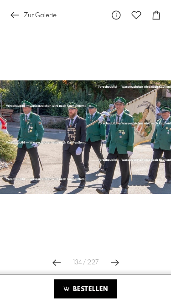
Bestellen (89, 289)
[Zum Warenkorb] (156, 15)
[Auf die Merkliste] (136, 15)
